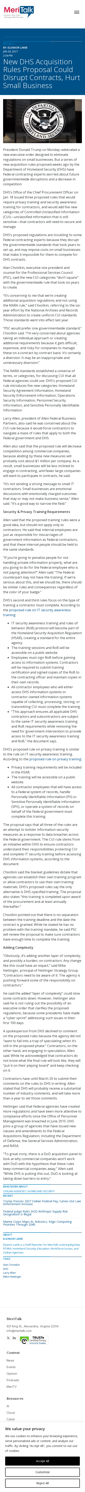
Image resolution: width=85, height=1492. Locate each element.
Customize (42, 1472)
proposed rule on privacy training (55, 759)
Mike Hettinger (12, 1276)
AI (8, 1406)
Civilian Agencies (14, 1191)
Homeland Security (41, 1191)
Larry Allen (9, 1273)
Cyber (11, 1419)
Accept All (42, 1461)
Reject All (42, 1483)
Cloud (11, 1412)
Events (11, 1367)
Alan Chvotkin (11, 1265)
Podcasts (13, 1380)
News (10, 1360)
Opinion (12, 1373)
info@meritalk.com (19, 1330)
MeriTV (12, 1386)
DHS (5, 1269)
